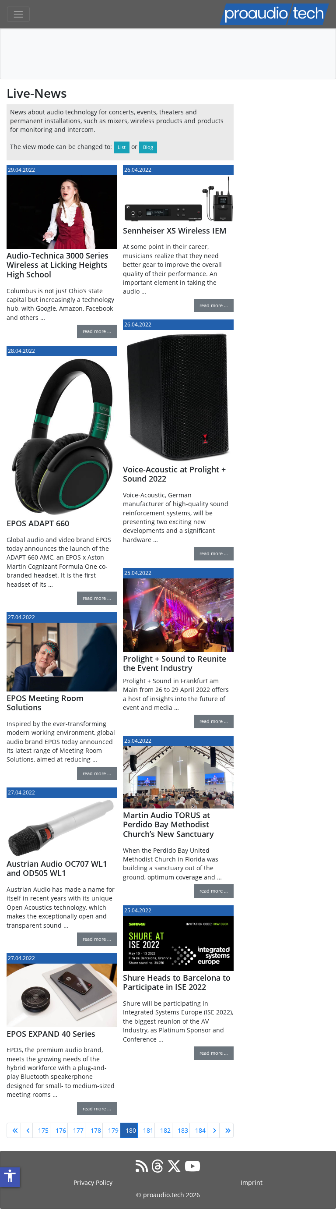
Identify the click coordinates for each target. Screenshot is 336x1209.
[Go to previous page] (27, 1130)
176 (61, 1130)
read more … (97, 331)
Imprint (251, 1182)
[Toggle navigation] (18, 14)
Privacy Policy (93, 1182)
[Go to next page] (213, 1130)
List (122, 147)
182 (165, 1130)
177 (78, 1130)
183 (183, 1130)
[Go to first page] (14, 1130)
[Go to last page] (226, 1130)
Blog (148, 147)
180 (131, 1130)
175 (43, 1130)
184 (200, 1130)
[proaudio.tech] (274, 14)
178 (96, 1130)
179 (113, 1130)
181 (148, 1130)
